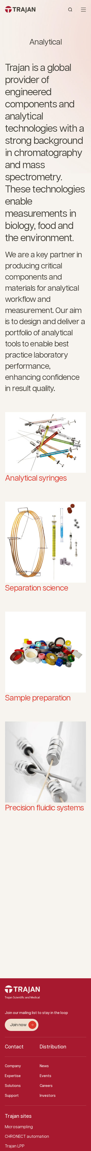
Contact (14, 1046)
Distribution (53, 1046)
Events (45, 1076)
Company (13, 1066)
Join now (18, 1025)
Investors (48, 1096)
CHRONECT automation (27, 1137)
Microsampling (19, 1127)
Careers (46, 1086)
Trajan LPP (15, 1146)
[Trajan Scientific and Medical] (25, 9)
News (44, 1066)
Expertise (13, 1076)
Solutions (13, 1086)
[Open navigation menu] (83, 9)
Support (12, 1096)
